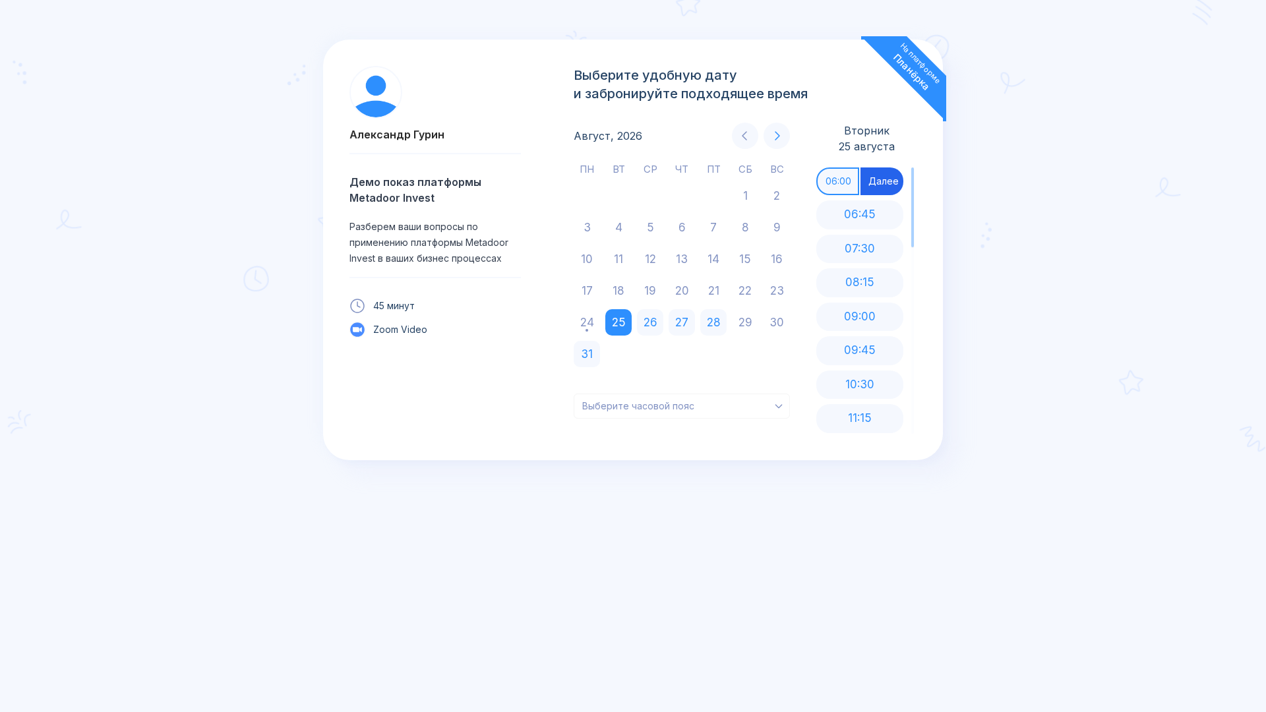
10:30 (859, 384)
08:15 (859, 282)
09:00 (860, 316)
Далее (883, 181)
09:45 (860, 350)
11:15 (860, 418)
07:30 (860, 248)
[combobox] (682, 406)
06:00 (838, 181)
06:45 (860, 214)
